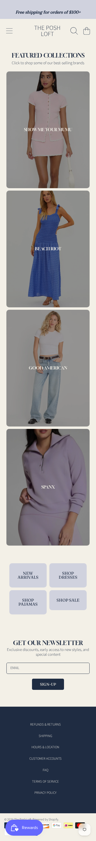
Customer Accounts (45, 758)
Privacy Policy (45, 792)
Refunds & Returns (45, 724)
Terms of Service (45, 781)
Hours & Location (45, 747)
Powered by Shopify (45, 819)
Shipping (45, 736)
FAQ (45, 770)
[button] (9, 31)
